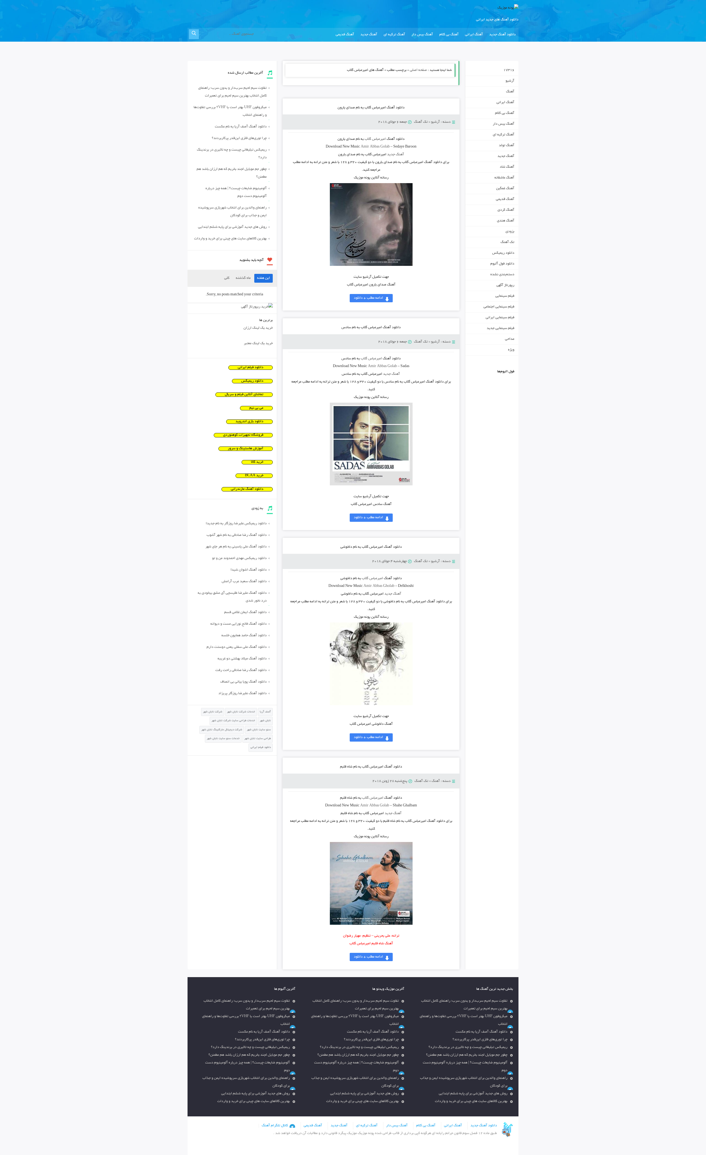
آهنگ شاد (507, 167)
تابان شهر (265, 720)
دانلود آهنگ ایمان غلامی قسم (245, 612)
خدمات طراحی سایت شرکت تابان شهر (233, 720)
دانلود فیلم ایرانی (250, 368)
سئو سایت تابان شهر (259, 729)
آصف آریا (265, 711)
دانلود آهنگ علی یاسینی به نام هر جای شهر (236, 547)
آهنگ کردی (506, 210)
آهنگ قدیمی (345, 35)
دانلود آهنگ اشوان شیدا (249, 570)
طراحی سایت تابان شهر (257, 738)
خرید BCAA (254, 476)
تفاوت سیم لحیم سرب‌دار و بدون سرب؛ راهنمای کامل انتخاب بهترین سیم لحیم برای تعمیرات (232, 92)
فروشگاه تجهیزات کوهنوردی (243, 435)
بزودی (510, 232)
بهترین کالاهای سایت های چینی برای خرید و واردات (230, 239)
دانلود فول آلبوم (502, 264)
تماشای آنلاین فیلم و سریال (244, 395)
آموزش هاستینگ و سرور (245, 449)
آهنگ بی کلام (449, 35)
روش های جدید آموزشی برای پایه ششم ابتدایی (232, 227)
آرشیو (435, 122)
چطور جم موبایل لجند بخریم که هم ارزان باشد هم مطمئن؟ (232, 173)
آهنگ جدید (368, 35)
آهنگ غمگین (505, 189)
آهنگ (436, 781)
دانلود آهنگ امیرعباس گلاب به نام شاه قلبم (371, 767)
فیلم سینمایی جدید (500, 328)
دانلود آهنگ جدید (502, 35)
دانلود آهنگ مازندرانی (247, 489)
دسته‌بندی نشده (502, 275)
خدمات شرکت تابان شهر (241, 711)
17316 (508, 70)
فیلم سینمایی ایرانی (500, 318)
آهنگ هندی (505, 221)
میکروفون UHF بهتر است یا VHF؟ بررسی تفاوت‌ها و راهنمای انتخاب (230, 111)
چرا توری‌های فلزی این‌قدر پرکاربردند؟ (239, 138)
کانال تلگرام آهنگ (275, 1126)
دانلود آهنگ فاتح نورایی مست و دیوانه (238, 624)
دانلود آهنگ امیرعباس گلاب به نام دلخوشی (371, 547)
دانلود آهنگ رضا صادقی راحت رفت (241, 670)
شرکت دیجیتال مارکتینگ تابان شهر (221, 729)
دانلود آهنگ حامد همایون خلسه (244, 636)
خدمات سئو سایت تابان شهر (223, 738)
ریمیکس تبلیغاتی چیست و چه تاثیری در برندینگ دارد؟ (232, 154)
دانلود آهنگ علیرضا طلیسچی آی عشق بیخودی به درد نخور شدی (232, 597)
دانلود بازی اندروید (249, 422)
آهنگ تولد (506, 146)
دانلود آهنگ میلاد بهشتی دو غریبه (242, 659)
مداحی (509, 339)
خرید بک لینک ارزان (258, 328)
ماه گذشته (243, 278)
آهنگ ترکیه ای (394, 35)
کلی (226, 278)
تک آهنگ (421, 122)
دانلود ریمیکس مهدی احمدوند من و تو (239, 558)
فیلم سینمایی (504, 296)
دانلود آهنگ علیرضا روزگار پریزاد (242, 694)
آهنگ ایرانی (474, 35)
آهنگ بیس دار (422, 35)
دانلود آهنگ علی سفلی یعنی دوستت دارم (237, 647)
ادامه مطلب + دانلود (368, 298)
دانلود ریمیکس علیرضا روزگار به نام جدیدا (236, 524)
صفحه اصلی (418, 70)
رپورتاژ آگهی (505, 285)
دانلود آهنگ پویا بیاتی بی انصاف (243, 682)
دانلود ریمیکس (503, 253)
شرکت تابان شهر (212, 711)
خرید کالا (257, 462)
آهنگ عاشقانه (504, 178)
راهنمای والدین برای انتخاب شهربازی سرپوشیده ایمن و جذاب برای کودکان (232, 212)
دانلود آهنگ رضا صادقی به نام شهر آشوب (237, 535)
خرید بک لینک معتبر (258, 344)
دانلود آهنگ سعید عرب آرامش (244, 582)
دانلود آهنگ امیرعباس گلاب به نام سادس (371, 328)
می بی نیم (256, 408)
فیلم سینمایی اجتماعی (498, 307)
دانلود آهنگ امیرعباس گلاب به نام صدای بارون (371, 108)
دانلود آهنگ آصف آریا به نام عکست (241, 127)
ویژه (511, 350)
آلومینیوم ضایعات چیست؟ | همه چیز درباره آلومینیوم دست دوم (236, 192)
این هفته (263, 278)
